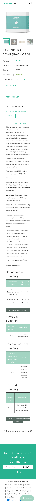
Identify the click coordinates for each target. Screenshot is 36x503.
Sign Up (26, 467)
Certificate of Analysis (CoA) (17, 260)
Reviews (9, 116)
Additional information (16, 111)
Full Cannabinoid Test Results (18, 310)
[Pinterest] (18, 472)
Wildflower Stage (22, 65)
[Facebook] (15, 472)
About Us (7, 485)
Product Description (14, 107)
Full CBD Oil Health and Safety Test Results (19, 420)
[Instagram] (20, 472)
